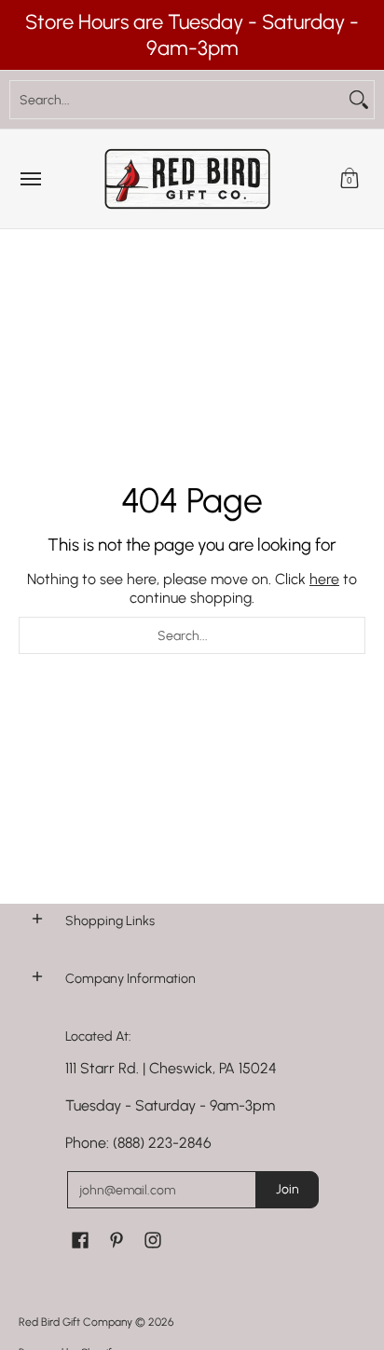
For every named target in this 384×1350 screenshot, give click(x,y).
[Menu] (30, 179)
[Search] (359, 99)
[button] (349, 179)
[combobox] (177, 99)
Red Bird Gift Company (75, 1322)
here (324, 579)
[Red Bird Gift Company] (187, 179)
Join (287, 1189)
